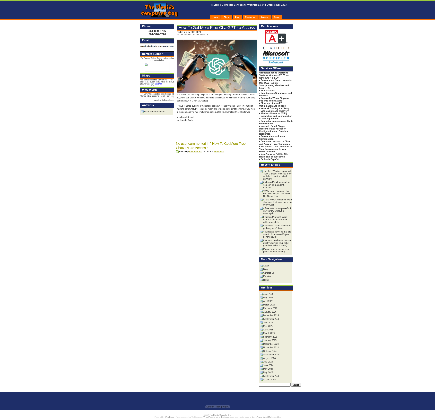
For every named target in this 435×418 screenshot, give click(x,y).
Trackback (219, 151)
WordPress (169, 417)
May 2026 (268, 297)
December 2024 (271, 344)
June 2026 (268, 294)
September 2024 (271, 354)
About (226, 17)
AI (207, 34)
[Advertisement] (216, 129)
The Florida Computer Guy (191, 34)
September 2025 (271, 319)
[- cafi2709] (156, 84)
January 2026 (269, 312)
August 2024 (269, 358)
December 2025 (271, 315)
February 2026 (270, 308)
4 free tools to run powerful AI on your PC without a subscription (277, 211)
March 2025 (269, 333)
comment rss (195, 151)
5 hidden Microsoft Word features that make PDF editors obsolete (275, 219)
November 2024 (271, 347)
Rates (276, 17)
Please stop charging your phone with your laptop (276, 250)
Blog (237, 17)
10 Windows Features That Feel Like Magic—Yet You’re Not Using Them (277, 193)
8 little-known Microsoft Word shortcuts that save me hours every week (277, 202)
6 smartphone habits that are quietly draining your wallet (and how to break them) (277, 243)
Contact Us (250, 17)
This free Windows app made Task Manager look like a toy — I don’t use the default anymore (277, 175)
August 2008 (269, 379)
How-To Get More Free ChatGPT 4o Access (216, 27)
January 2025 (269, 340)
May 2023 (268, 372)
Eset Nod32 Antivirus (154, 111)
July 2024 (268, 361)
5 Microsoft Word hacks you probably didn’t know (277, 226)
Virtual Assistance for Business (216, 417)
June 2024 (268, 365)
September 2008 (271, 376)
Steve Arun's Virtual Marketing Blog (266, 417)
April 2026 (268, 301)
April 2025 (268, 329)
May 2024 (268, 369)
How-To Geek (186, 120)
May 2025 (268, 326)
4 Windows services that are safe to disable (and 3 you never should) (277, 234)
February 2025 (270, 337)
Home (215, 17)
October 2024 (269, 351)
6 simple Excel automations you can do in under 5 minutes (277, 185)
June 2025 (268, 322)
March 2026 (269, 304)
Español (264, 17)
